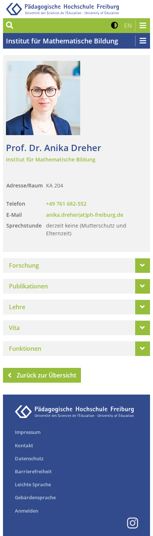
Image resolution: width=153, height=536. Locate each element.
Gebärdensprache (35, 497)
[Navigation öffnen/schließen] (142, 25)
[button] (114, 25)
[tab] (76, 265)
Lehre (17, 307)
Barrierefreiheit (33, 471)
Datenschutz (29, 458)
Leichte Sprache (33, 484)
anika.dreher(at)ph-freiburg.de (84, 214)
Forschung (24, 265)
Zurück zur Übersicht (46, 375)
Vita (14, 328)
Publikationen (28, 286)
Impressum (27, 432)
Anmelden (26, 510)
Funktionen (25, 348)
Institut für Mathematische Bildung (62, 40)
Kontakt (24, 445)
